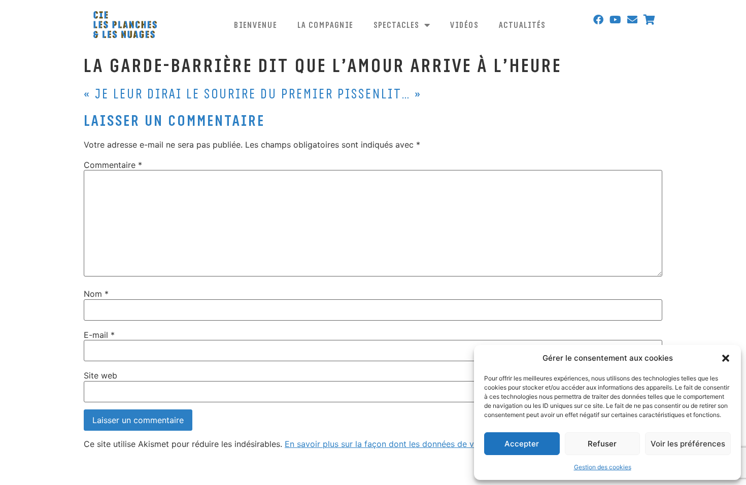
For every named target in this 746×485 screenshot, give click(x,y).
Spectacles (396, 24)
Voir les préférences (688, 443)
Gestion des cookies (602, 467)
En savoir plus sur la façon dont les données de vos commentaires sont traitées (438, 444)
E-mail (99, 335)
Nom (96, 294)
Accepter (521, 443)
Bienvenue (255, 24)
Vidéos (464, 24)
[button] (726, 358)
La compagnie (325, 24)
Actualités (522, 24)
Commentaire (113, 165)
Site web (100, 375)
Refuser (602, 443)
